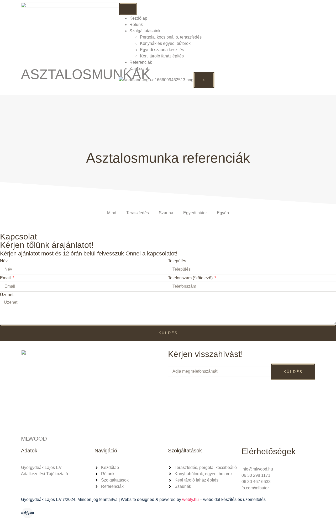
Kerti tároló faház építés (162, 56)
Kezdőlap (138, 18)
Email (6, 278)
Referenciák (140, 62)
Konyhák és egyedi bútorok (165, 43)
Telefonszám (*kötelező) (191, 278)
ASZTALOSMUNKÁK (85, 74)
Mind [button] (111, 213)
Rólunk (136, 24)
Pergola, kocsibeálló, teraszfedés (171, 37)
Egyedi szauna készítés (162, 49)
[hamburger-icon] (128, 9)
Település (177, 261)
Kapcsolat (138, 68)
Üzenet (6, 294)
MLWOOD (34, 438)
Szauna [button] (166, 213)
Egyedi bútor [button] (195, 213)
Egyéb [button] (223, 213)
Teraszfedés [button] (137, 213)
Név (4, 261)
